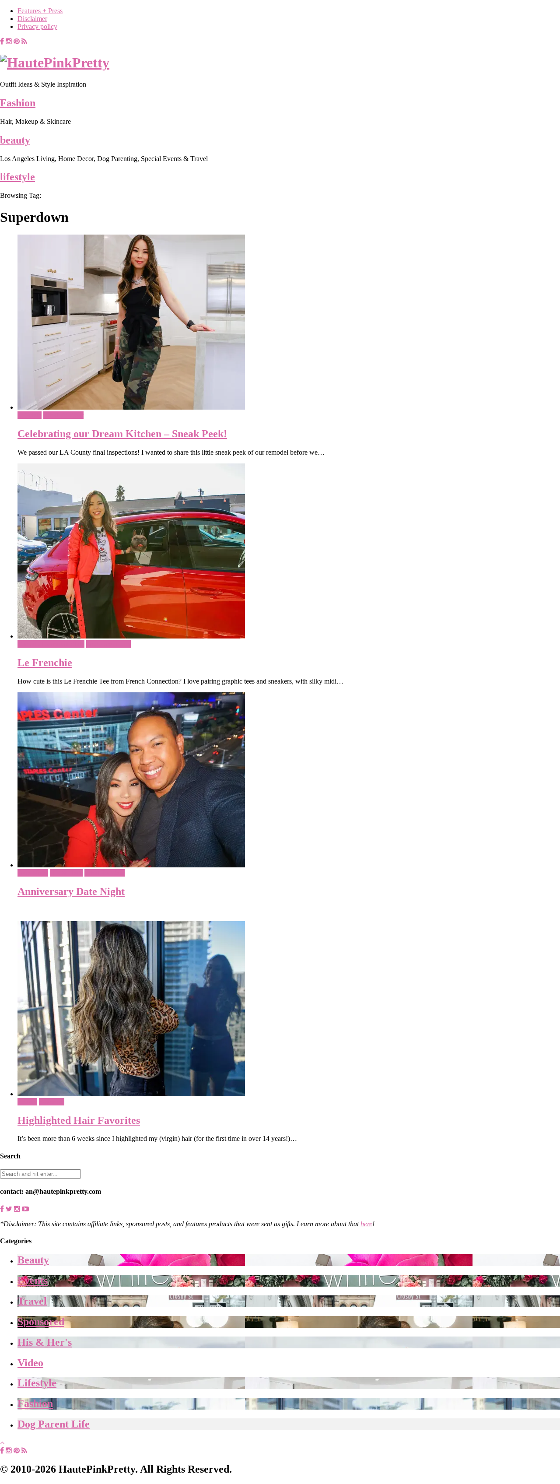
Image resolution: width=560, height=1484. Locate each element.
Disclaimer (32, 18)
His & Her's (66, 873)
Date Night (33, 873)
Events (33, 1280)
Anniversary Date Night (71, 891)
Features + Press (40, 10)
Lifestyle (30, 415)
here (366, 1224)
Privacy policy (37, 26)
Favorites (51, 1101)
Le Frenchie (45, 662)
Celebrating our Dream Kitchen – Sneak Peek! (122, 433)
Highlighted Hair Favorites (79, 1120)
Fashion (17, 103)
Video (30, 1362)
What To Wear (63, 415)
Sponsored (41, 1321)
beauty (15, 140)
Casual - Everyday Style (51, 644)
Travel (32, 1301)
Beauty (27, 1101)
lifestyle (17, 176)
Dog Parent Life (108, 644)
